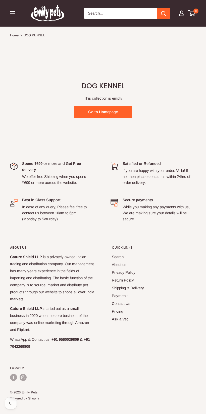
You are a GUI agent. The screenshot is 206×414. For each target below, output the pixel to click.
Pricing (117, 311)
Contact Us (121, 303)
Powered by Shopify (24, 398)
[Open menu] (12, 13)
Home (14, 35)
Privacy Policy (123, 272)
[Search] (163, 13)
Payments (120, 296)
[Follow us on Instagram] (23, 377)
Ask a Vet (120, 319)
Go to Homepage (103, 112)
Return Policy (123, 280)
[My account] (181, 13)
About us (119, 264)
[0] (192, 13)
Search (118, 257)
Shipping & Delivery (128, 288)
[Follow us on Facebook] (13, 377)
